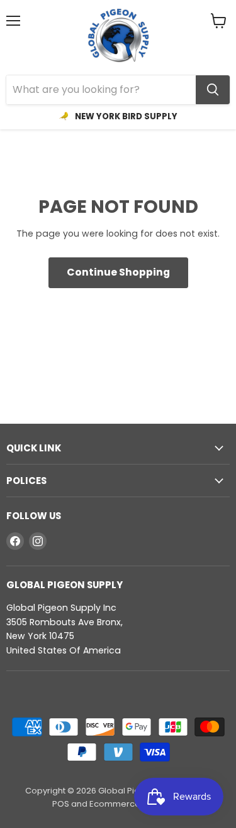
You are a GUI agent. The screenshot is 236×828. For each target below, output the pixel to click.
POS (60, 804)
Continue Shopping (118, 272)
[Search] (213, 89)
